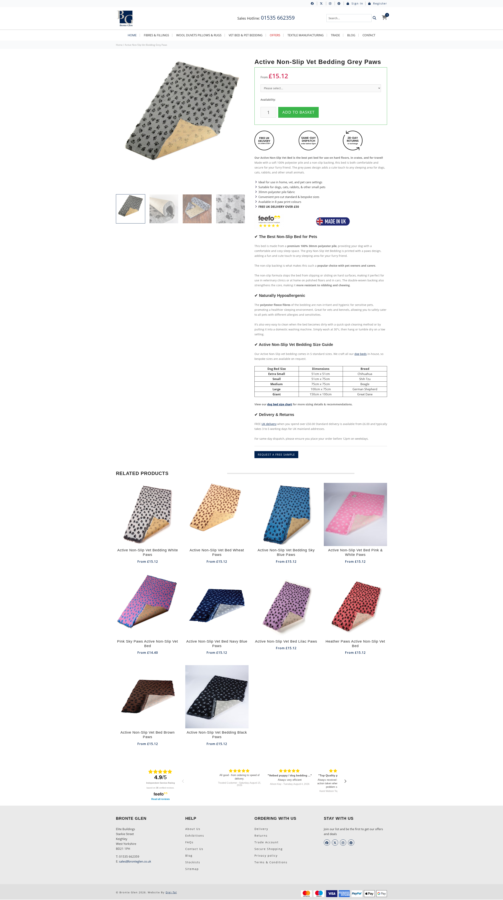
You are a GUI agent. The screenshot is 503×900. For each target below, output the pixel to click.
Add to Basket (298, 112)
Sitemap (192, 869)
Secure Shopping (268, 849)
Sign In (356, 3)
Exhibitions (194, 835)
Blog (351, 35)
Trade (335, 35)
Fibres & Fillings (156, 35)
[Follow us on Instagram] (332, 3)
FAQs (189, 842)
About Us (192, 829)
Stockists (192, 862)
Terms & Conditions (270, 862)
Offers (275, 35)
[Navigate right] (345, 781)
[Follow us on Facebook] (314, 3)
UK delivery (269, 424)
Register (379, 3)
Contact (369, 35)
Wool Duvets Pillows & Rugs (198, 35)
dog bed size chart (279, 404)
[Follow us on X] (323, 3)
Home (132, 35)
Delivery (261, 829)
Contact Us (194, 849)
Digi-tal (171, 892)
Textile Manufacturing (305, 35)
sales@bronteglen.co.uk (135, 861)
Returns (261, 835)
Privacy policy (266, 855)
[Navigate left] (183, 781)
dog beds (360, 354)
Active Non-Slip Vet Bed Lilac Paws (286, 641)
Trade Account (266, 842)
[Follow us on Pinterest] (341, 3)
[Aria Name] (374, 18)
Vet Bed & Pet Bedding (246, 35)
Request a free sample (276, 454)
